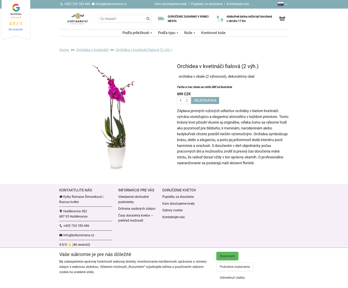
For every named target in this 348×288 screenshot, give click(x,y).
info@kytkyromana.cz (111, 4)
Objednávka (205, 100)
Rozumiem (227, 256)
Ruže (188, 33)
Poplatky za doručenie (207, 4)
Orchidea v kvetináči (92, 50)
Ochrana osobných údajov (136, 209)
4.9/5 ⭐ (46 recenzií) (74, 245)
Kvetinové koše (213, 33)
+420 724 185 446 (76, 4)
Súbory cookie (172, 210)
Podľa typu (167, 33)
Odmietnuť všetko (232, 278)
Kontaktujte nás (238, 4)
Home (64, 50)
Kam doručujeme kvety (171, 4)
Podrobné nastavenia (235, 267)
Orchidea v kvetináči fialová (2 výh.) (144, 50)
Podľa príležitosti (136, 33)
